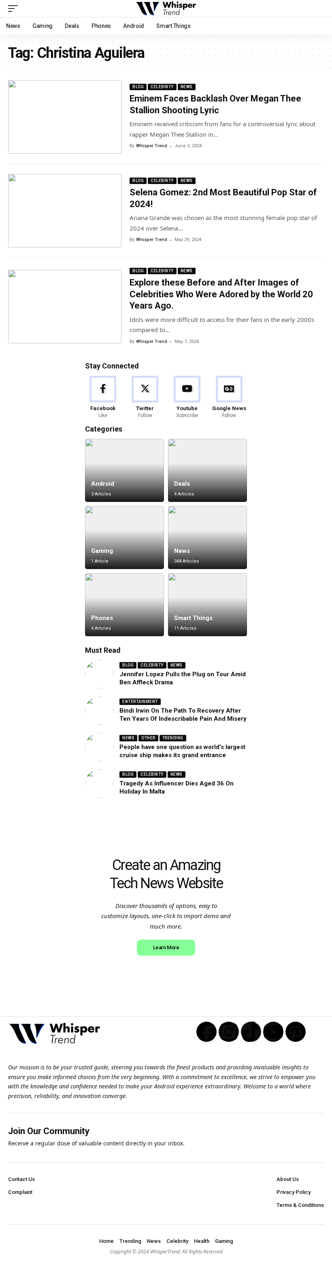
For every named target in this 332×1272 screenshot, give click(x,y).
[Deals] (207, 470)
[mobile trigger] (15, 8)
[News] (207, 537)
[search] (318, 8)
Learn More (166, 947)
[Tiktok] (251, 1032)
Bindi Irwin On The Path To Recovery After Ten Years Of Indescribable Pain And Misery (183, 714)
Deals (182, 483)
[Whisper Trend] (166, 8)
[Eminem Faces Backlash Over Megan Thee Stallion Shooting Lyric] (64, 117)
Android (102, 483)
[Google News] (229, 397)
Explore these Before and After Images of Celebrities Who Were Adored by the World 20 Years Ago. (221, 294)
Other (148, 738)
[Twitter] (145, 397)
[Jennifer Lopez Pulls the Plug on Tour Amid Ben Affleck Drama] (99, 674)
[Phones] (124, 604)
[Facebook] (103, 397)
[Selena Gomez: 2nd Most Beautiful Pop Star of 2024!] (64, 211)
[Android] (124, 470)
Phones (102, 618)
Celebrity (162, 87)
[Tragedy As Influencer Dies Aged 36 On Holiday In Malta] (99, 783)
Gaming (102, 551)
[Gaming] (124, 537)
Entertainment (140, 701)
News (187, 87)
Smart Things (193, 618)
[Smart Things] (207, 604)
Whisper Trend (151, 145)
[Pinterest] (295, 1032)
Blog (138, 87)
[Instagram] (229, 1032)
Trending (172, 738)
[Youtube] (187, 397)
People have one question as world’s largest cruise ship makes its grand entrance (182, 751)
